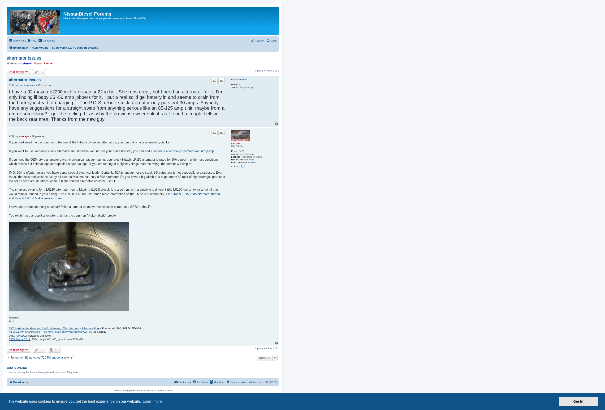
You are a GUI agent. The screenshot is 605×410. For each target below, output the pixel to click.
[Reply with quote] (215, 81)
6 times (250, 159)
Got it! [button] (578, 401)
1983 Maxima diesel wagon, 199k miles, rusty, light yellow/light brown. (48, 332)
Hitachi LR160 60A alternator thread (39, 198)
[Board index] (35, 21)
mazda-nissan (239, 79)
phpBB (130, 390)
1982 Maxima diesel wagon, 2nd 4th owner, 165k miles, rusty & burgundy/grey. (55, 328)
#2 (10, 136)
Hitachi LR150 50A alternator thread (195, 194)
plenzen (27, 63)
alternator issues (24, 58)
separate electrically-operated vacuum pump (183, 151)
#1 (10, 85)
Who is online (17, 367)
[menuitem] (32, 40)
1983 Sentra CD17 (19, 339)
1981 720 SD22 (18, 335)
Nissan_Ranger (43, 63)
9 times (252, 162)
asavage (236, 143)
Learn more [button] (152, 401)
